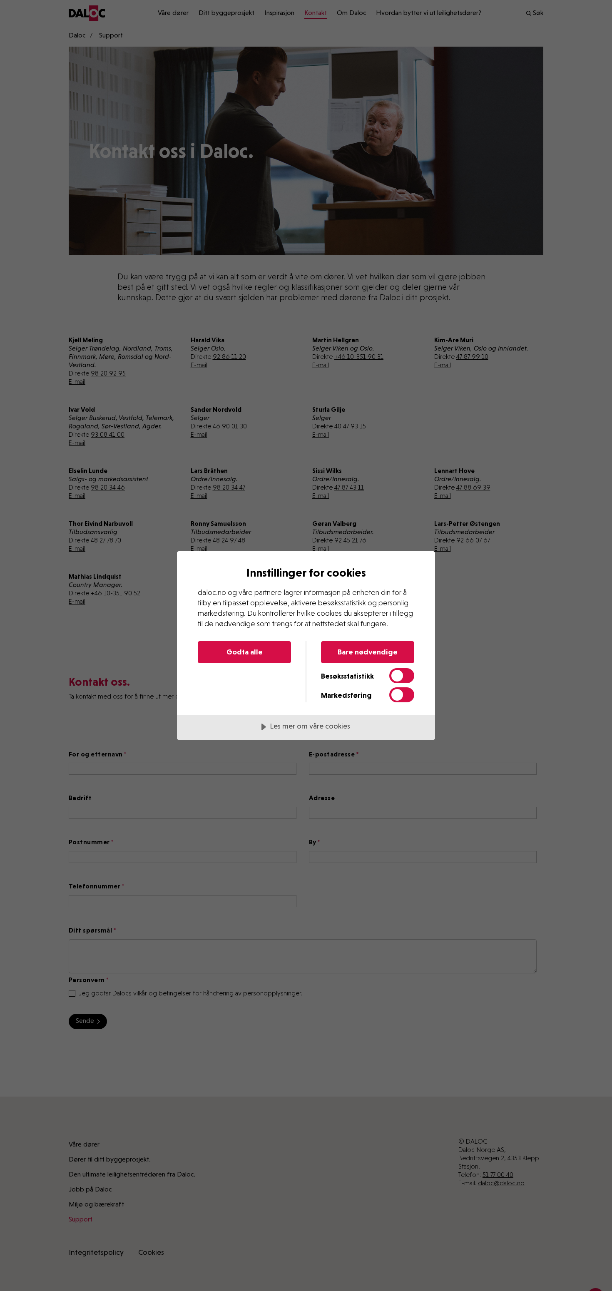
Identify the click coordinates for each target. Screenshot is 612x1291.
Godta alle (244, 651)
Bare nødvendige (368, 651)
